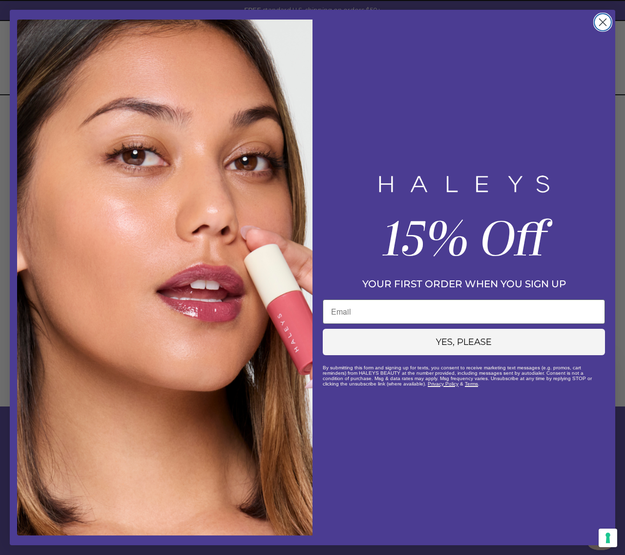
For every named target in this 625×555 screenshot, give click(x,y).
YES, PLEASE (464, 342)
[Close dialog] (602, 22)
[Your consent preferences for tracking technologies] (608, 538)
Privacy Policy (443, 383)
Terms (471, 383)
